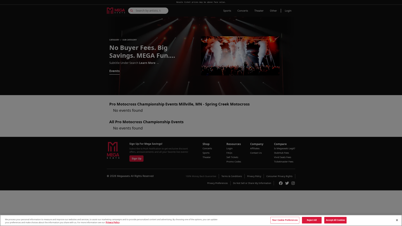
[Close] (397, 220)
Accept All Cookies (335, 220)
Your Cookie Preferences (285, 220)
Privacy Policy (113, 222)
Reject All (312, 220)
